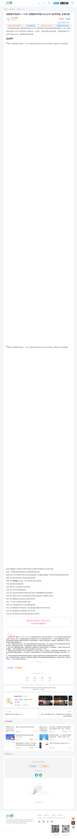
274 (31, 699)
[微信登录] (40, 775)
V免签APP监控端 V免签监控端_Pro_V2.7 (24, 736)
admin (12, 18)
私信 (68, 19)
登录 (34, 766)
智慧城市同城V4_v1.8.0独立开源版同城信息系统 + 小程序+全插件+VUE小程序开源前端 (60, 737)
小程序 (18, 9)
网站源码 (12, 9)
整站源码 (19, 667)
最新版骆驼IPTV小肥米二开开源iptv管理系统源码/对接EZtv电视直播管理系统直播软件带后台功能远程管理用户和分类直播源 (26, 746)
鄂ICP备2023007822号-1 (60, 818)
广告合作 (53, 815)
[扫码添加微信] (73, 827)
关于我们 (60, 815)
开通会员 (65, 3)
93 (16, 699)
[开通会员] (73, 823)
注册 (45, 766)
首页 (6, 9)
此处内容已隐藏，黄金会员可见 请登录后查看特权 (39, 622)
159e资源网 (50, 818)
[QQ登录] (36, 775)
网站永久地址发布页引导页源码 (25, 727)
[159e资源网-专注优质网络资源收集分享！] (11, 816)
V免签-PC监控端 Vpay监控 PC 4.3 (59, 743)
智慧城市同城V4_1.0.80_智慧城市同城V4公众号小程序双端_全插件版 (38, 14)
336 (27, 699)
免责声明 (46, 815)
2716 (21, 699)
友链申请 (39, 815)
